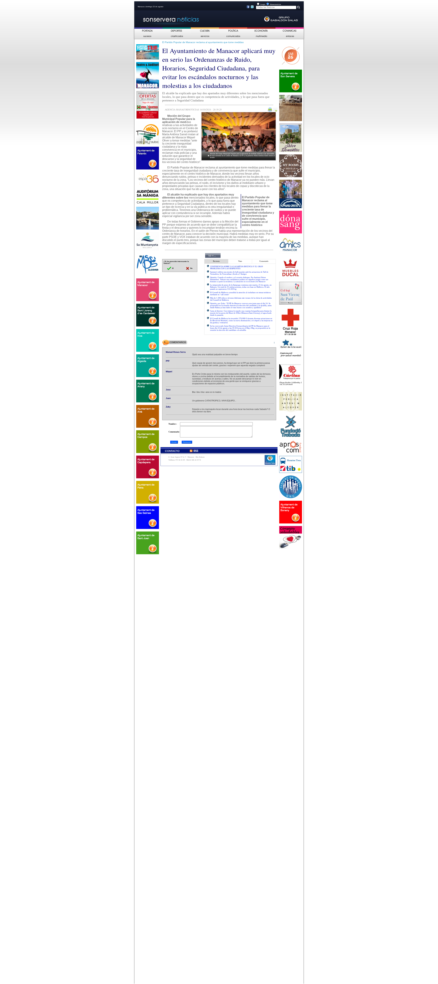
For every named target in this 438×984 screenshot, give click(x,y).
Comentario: (174, 432)
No (191, 268)
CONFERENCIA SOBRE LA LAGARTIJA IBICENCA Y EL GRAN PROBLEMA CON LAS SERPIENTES (236, 267)
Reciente (216, 261)
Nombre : (173, 424)
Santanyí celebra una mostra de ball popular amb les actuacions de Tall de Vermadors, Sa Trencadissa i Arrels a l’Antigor (239, 273)
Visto (240, 261)
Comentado (263, 261)
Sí (172, 268)
